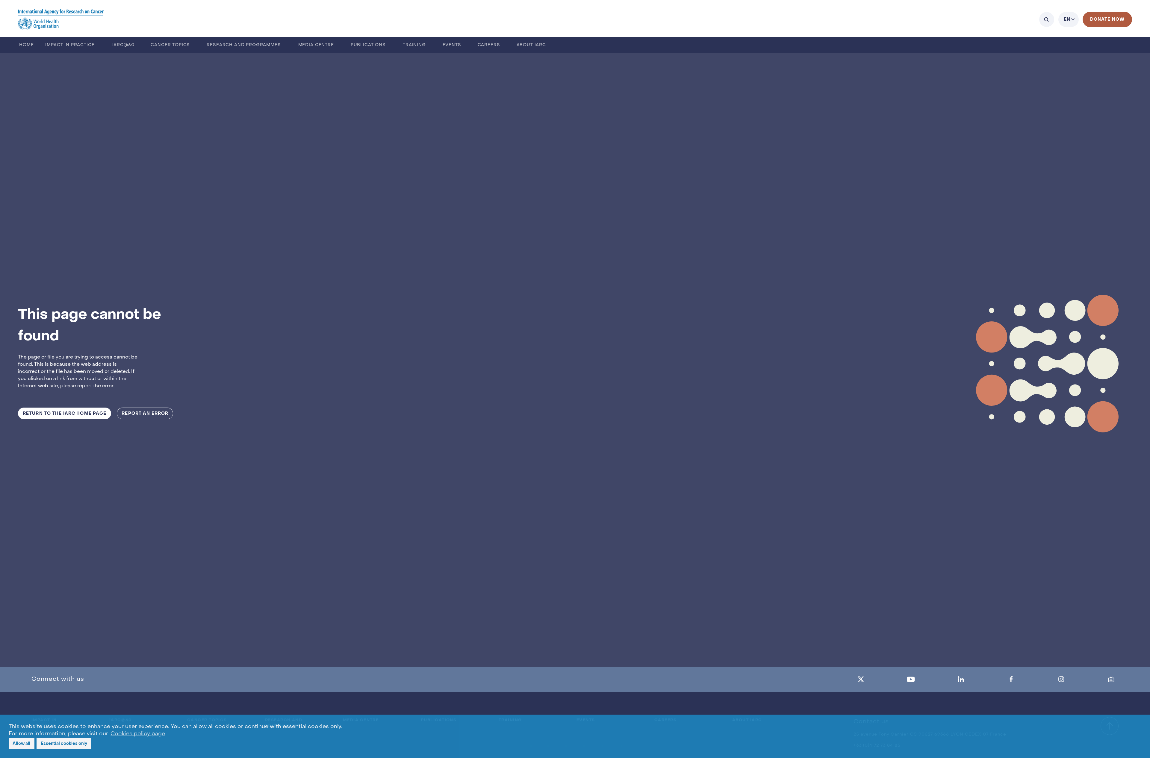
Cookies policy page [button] (138, 733)
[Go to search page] (1046, 19)
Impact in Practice (69, 45)
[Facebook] (1011, 679)
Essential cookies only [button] (64, 743)
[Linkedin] (961, 679)
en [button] (1067, 19)
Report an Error (145, 413)
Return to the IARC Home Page (64, 413)
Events (452, 45)
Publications (368, 45)
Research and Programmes (244, 45)
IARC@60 (123, 45)
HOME (26, 45)
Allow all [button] (21, 743)
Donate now (1107, 19)
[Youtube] (911, 679)
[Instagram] (1061, 679)
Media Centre (316, 45)
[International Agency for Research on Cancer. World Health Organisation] (61, 19)
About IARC (531, 45)
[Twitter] (861, 679)
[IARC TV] (1111, 679)
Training (414, 45)
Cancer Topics (170, 45)
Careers (489, 45)
